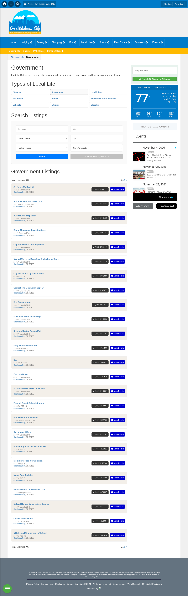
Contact (168, 4)
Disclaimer (60, 584)
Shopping (57, 42)
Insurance (18, 98)
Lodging (25, 42)
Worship (95, 105)
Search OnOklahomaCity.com (156, 79)
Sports (102, 42)
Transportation (54, 51)
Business (140, 42)
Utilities (55, 105)
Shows (26, 51)
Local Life (86, 42)
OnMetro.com (119, 584)
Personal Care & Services (103, 98)
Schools (17, 105)
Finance (17, 92)
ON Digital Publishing (152, 584)
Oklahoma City (19, 192)
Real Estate (120, 42)
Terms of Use (47, 584)
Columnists (14, 51)
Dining (40, 42)
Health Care (97, 92)
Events (156, 42)
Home (13, 42)
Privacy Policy (32, 584)
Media (55, 98)
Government (58, 92)
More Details (119, 189)
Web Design (133, 584)
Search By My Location (98, 156)
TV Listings (38, 51)
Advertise (179, 4)
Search (41, 156)
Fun (71, 42)
